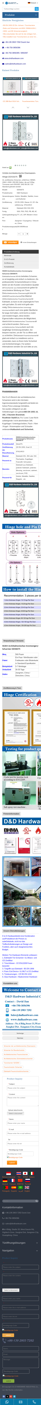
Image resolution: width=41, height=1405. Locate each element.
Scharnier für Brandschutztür (14, 1050)
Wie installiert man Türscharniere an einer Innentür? (20, 37)
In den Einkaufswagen (30, 242)
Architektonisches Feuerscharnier (16, 1054)
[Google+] (10, 1396)
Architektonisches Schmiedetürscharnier (18, 1059)
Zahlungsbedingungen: (9, 216)
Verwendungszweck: (8, 197)
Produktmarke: (7, 193)
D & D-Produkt (9, 259)
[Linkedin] (14, 1396)
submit (12, 1163)
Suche (37, 9)
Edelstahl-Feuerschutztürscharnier (16, 1071)
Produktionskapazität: (9, 228)
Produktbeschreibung (11, 252)
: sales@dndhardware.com (14, 1224)
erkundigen (12, 242)
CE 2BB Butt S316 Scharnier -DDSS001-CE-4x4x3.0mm (12, 101)
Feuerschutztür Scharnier (13, 1067)
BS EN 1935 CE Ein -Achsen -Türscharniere (19, 25)
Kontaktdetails (9, 267)
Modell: (5, 190)
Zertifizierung (9, 263)
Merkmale (7, 255)
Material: (5, 208)
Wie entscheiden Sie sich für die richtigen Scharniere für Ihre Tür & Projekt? (20, 34)
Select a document (15, 1113)
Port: (4, 221)
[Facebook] (3, 1396)
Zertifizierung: (7, 202)
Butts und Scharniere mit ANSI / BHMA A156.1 (19, 28)
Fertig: (4, 211)
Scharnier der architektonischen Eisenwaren (20, 1046)
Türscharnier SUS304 (11, 1063)
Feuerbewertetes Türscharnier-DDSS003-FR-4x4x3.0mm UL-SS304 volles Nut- (31, 101)
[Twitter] (7, 1396)
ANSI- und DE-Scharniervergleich (15, 31)
